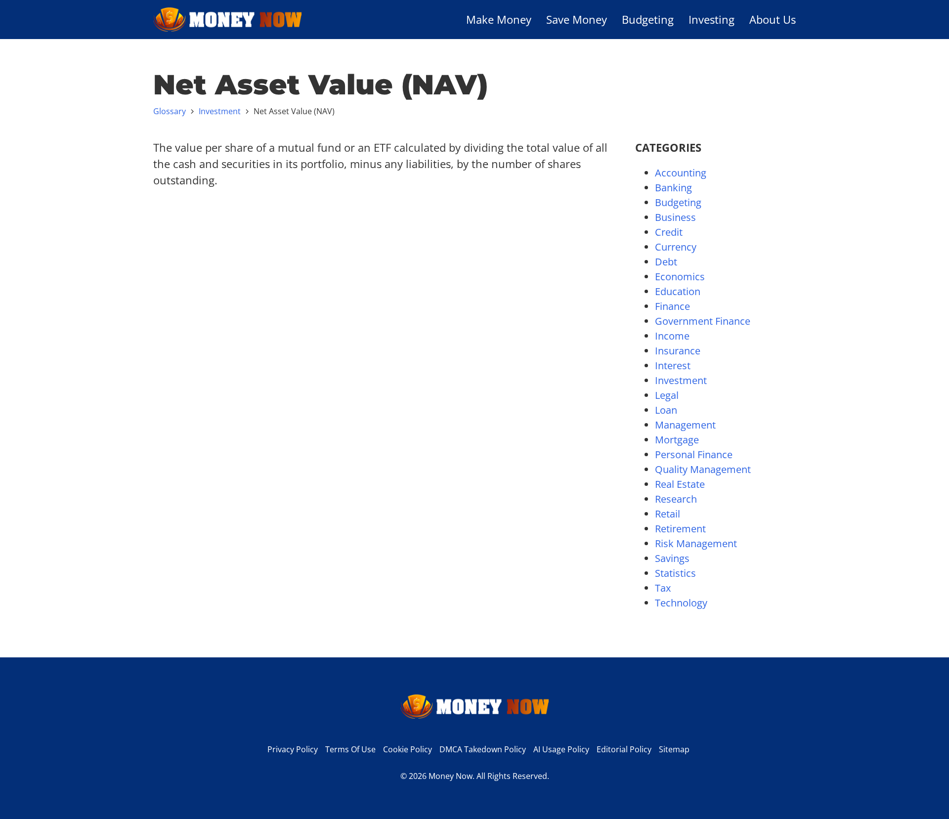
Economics (680, 276)
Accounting (680, 172)
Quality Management (703, 469)
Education (677, 291)
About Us (772, 19)
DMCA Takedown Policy (482, 749)
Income (672, 336)
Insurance (677, 350)
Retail (667, 513)
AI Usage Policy (561, 749)
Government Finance (702, 321)
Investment (220, 111)
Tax (663, 588)
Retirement (680, 528)
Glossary (169, 111)
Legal (667, 395)
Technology (681, 602)
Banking (673, 187)
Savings (672, 558)
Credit (669, 232)
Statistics (675, 573)
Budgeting (648, 19)
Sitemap (674, 749)
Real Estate (680, 484)
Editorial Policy (624, 749)
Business (675, 217)
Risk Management (696, 543)
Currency (675, 247)
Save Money (576, 19)
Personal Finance (694, 454)
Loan (666, 410)
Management (685, 424)
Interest (672, 365)
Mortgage (677, 439)
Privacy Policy (292, 749)
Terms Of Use (350, 749)
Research (676, 499)
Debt (666, 261)
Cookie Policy (407, 749)
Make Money (498, 19)
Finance (672, 306)
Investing (711, 19)
